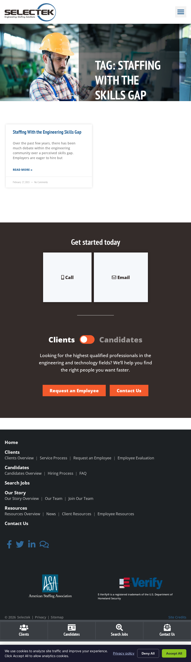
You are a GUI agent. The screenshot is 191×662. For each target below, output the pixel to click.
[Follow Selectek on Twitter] (20, 546)
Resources (16, 508)
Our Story (15, 492)
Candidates (17, 467)
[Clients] (23, 627)
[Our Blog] (44, 546)
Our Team (53, 498)
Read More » (22, 170)
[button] (180, 11)
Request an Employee (92, 458)
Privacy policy (123, 653)
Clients (12, 452)
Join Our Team (80, 498)
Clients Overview (19, 458)
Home (11, 442)
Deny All (148, 653)
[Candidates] (71, 627)
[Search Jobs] (119, 627)
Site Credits (177, 617)
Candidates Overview (23, 473)
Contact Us (16, 523)
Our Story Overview (22, 498)
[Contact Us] (167, 627)
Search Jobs (17, 483)
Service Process (53, 458)
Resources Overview (22, 513)
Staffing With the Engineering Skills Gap (47, 132)
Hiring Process (60, 473)
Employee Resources (116, 513)
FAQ (82, 473)
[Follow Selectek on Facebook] (9, 546)
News (51, 513)
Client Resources (76, 513)
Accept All (174, 653)
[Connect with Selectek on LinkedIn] (32, 546)
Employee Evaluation (136, 458)
